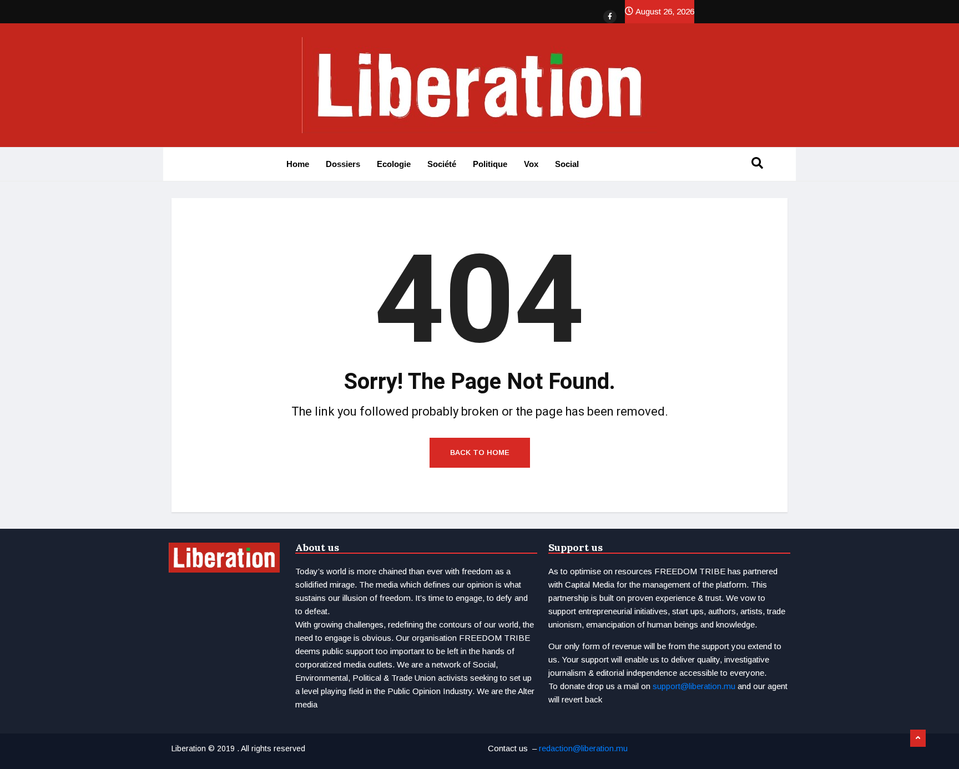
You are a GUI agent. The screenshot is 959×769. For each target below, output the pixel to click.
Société (441, 164)
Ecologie (394, 164)
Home (297, 164)
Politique (490, 164)
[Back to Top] (918, 738)
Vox (531, 164)
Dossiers (343, 164)
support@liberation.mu (694, 686)
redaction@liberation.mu (583, 748)
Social (567, 164)
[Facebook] (610, 16)
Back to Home (479, 452)
